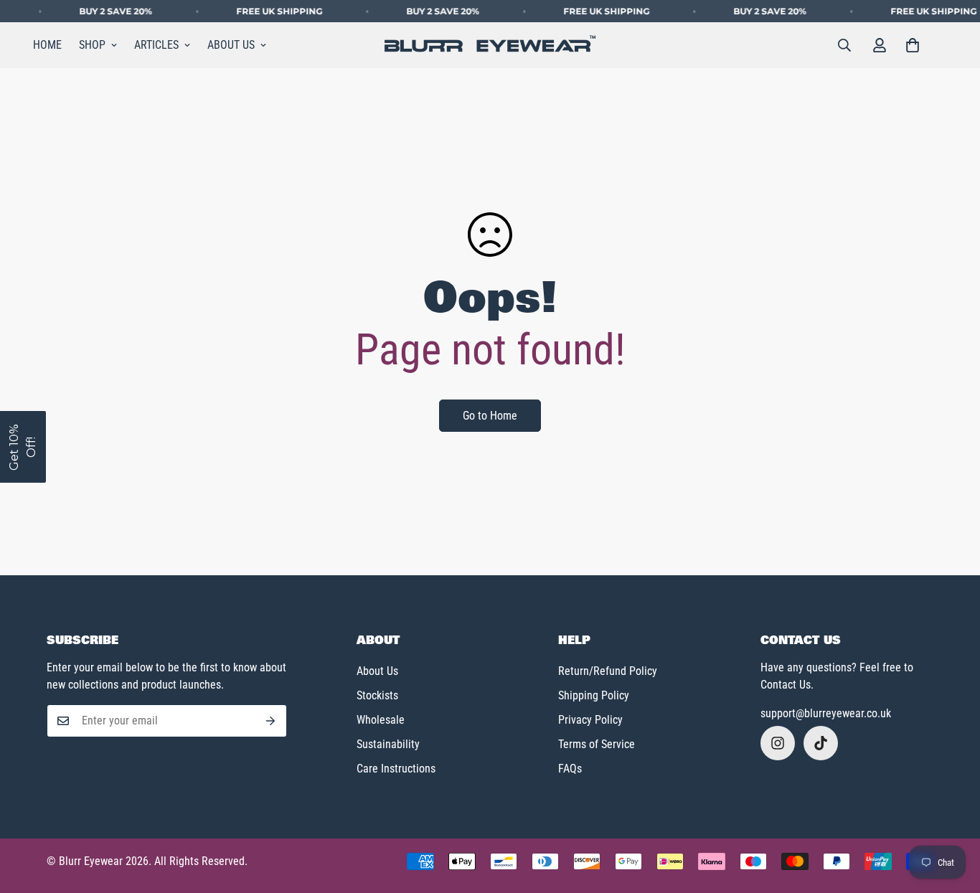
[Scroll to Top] (952, 814)
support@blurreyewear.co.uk (825, 713)
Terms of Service (596, 744)
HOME (47, 45)
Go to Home (490, 415)
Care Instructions (396, 768)
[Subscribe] (271, 720)
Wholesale (381, 720)
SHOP (92, 45)
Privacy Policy (590, 720)
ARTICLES (156, 45)
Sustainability (388, 744)
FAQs (570, 768)
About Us (377, 671)
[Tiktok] (821, 743)
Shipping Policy (593, 695)
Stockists (377, 695)
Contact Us (785, 684)
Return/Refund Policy (607, 671)
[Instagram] (777, 743)
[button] (912, 45)
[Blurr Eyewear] (490, 45)
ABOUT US (231, 45)
